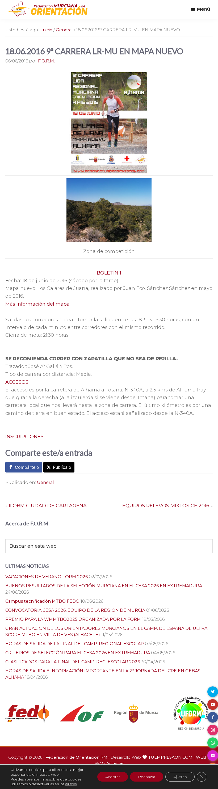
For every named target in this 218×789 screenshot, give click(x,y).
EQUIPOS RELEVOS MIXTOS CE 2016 (165, 506)
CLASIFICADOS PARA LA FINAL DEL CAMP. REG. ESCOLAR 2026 (72, 661)
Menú (203, 9)
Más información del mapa (37, 304)
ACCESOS (16, 382)
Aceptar (112, 776)
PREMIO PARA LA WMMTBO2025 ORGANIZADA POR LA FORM (73, 619)
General (45, 482)
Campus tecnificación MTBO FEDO (42, 601)
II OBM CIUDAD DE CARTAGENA (48, 506)
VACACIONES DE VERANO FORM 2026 (46, 576)
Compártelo (27, 467)
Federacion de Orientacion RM (76, 757)
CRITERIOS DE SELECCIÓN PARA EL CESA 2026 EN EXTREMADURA (77, 652)
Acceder (115, 763)
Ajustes (180, 776)
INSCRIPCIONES (24, 437)
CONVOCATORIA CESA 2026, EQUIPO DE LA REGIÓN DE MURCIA (75, 610)
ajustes (71, 784)
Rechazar (146, 776)
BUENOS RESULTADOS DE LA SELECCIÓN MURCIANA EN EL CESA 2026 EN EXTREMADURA (103, 585)
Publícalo (62, 467)
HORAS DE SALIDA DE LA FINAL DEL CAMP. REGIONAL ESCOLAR (74, 643)
